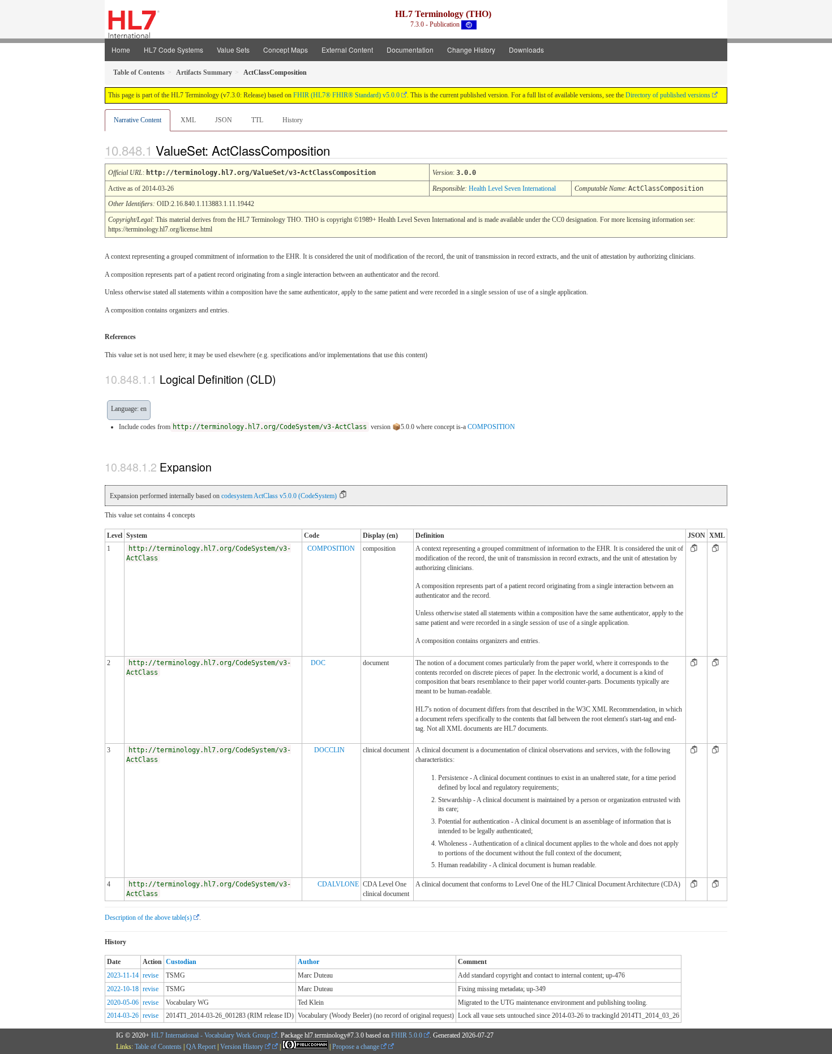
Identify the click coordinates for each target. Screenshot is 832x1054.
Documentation (410, 49)
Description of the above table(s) (148, 918)
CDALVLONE (338, 884)
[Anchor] (339, 150)
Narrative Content (137, 120)
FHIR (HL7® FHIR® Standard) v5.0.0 (346, 95)
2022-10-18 (123, 989)
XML (188, 120)
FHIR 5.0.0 (406, 1035)
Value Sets (233, 49)
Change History (471, 49)
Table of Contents (158, 1047)
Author (308, 962)
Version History (242, 1047)
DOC (318, 663)
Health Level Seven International (512, 188)
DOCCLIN (329, 750)
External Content (347, 49)
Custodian (181, 962)
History (292, 120)
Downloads (526, 49)
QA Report (201, 1047)
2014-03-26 (123, 1015)
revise (150, 975)
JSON (223, 120)
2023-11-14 (123, 975)
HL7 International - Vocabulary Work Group (210, 1035)
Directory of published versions (667, 95)
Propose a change (356, 1047)
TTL (257, 120)
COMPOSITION (491, 427)
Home (120, 49)
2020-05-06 (123, 1002)
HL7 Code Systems (173, 49)
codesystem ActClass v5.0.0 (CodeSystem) (279, 496)
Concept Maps (285, 49)
